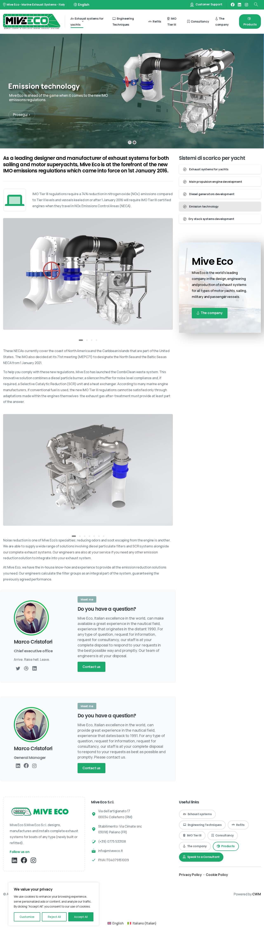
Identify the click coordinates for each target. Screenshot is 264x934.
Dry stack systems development (211, 219)
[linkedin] (239, 4)
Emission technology (204, 206)
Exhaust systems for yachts (208, 169)
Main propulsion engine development (215, 182)
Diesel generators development (211, 194)
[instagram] (246, 4)
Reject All (54, 917)
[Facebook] (232, 4)
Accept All (81, 917)
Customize (27, 917)
